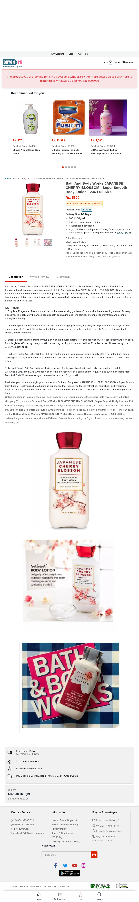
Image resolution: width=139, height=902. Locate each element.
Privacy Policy (59, 828)
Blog (71, 53)
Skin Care (107, 245)
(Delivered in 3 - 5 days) (27, 754)
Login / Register (123, 62)
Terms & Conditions (62, 833)
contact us (46, 80)
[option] (33, 208)
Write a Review (39, 276)
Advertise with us (38, 886)
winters (117, 256)
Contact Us (64, 886)
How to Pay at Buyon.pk (64, 820)
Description (15, 276)
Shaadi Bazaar (124, 245)
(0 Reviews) (63, 276)
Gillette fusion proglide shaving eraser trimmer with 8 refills (68, 152)
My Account (57, 53)
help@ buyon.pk (19, 828)
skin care (106, 256)
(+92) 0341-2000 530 (22, 820)
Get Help (83, 53)
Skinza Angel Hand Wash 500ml (27, 152)
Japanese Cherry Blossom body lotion (93, 252)
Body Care (74, 249)
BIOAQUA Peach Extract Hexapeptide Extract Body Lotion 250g (106, 152)
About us (24, 886)
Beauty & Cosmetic (89, 245)
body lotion (121, 252)
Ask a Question (74, 238)
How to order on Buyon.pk (66, 824)
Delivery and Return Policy (66, 841)
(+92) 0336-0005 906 (22, 824)
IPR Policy (57, 837)
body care (94, 256)
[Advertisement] (69, 25)
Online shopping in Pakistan (20, 397)
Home (8, 178)
